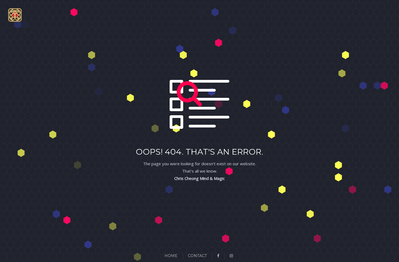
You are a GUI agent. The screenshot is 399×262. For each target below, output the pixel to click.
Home (171, 255)
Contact (197, 255)
